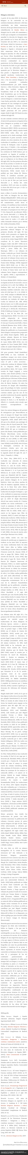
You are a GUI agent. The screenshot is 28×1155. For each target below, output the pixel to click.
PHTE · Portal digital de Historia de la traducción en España (12, 1152)
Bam (11, 1153)
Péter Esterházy (11, 77)
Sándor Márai (19, 30)
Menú (5, 5)
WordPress (6, 1153)
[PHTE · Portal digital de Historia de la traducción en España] (14, 2)
